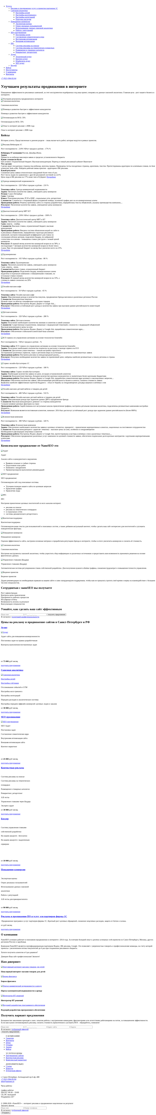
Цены (8, 1043)
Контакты (10, 74)
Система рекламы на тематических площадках (35, 48)
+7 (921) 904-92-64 (8, 78)
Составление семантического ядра (30, 37)
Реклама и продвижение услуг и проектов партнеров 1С (34, 8)
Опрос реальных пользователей (29, 26)
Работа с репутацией (24, 30)
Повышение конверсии (20, 21)
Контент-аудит (22, 59)
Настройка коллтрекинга (26, 15)
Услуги (9, 6)
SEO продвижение (18, 32)
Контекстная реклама (15, 1058)
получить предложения (56, 614)
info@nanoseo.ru (7, 1081)
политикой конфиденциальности (25, 617)
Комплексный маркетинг (16, 1060)
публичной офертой (20, 1029)
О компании (11, 72)
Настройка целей (23, 13)
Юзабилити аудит (23, 61)
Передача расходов (23, 19)
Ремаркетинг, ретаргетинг (26, 52)
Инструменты (11, 70)
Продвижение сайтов (15, 1056)
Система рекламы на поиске (27, 46)
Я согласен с (20, 617)
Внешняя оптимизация (25, 41)
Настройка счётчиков (10, 683)
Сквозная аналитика (19, 11)
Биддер (14, 65)
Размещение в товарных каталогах (30, 50)
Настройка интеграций (25, 17)
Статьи (9, 1066)
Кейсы (8, 68)
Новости (9, 1068)
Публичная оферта (13, 1071)
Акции (9, 1047)
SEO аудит (20, 63)
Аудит (13, 54)
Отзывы (9, 1045)
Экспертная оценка (24, 24)
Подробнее (51, 177)
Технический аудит (24, 57)
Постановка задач (23, 35)
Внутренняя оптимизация (26, 39)
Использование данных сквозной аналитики (34, 28)
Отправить (6, 1113)
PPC (12, 43)
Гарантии (10, 1038)
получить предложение (10, 665)
